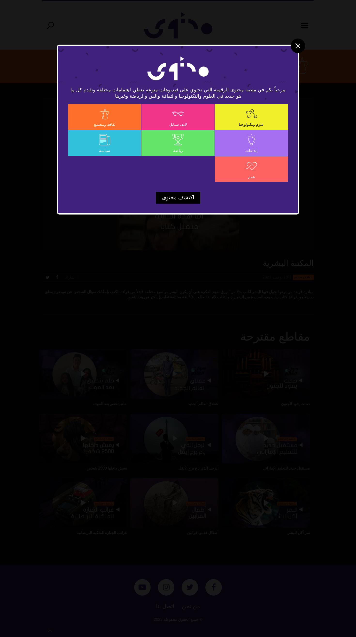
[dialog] (178, 318)
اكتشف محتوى (178, 197)
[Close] (298, 46)
